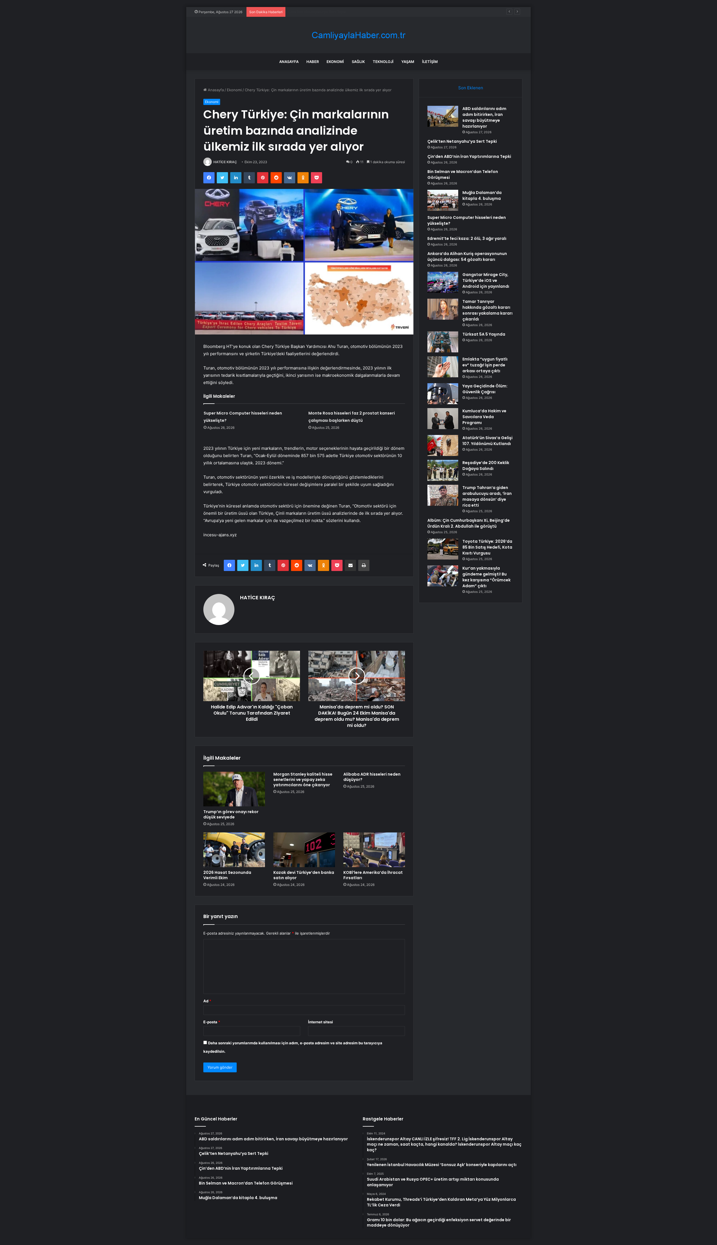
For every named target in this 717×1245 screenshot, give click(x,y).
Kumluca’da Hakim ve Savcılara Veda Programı (484, 416)
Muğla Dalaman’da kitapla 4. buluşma (482, 195)
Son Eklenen (470, 87)
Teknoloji (383, 61)
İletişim (430, 61)
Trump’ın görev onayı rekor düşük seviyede (231, 814)
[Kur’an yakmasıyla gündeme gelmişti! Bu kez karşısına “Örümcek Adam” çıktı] (442, 575)
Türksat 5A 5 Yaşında (483, 334)
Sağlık (358, 61)
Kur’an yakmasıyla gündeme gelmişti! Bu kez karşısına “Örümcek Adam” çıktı (486, 577)
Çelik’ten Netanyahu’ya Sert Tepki (462, 141)
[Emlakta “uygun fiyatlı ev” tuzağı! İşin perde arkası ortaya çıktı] (442, 366)
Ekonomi (335, 61)
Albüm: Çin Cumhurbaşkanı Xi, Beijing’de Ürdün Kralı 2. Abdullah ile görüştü (468, 523)
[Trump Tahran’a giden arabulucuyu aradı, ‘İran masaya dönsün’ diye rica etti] (442, 495)
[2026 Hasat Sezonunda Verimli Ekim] (234, 849)
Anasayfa (289, 61)
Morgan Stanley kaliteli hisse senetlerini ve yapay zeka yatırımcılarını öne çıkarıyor (302, 779)
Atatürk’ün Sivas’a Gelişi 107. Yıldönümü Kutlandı (487, 440)
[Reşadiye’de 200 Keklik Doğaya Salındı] (442, 470)
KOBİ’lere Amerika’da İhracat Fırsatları (373, 875)
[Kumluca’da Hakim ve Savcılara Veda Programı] (442, 418)
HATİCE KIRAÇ (225, 162)
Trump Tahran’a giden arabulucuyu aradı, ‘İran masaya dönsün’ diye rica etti (487, 496)
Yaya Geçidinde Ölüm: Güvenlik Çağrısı (485, 389)
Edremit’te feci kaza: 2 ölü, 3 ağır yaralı (466, 238)
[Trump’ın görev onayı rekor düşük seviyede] (234, 789)
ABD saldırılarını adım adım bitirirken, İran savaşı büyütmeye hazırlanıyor (484, 117)
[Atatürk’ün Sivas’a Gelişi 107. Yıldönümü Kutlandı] (442, 445)
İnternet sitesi (320, 1022)
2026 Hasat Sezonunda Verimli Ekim (227, 875)
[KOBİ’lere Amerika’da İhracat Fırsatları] (374, 849)
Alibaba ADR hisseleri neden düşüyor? (372, 776)
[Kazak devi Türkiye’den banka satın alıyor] (304, 849)
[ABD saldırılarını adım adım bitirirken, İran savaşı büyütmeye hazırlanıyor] (442, 116)
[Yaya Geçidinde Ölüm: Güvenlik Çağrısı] (442, 393)
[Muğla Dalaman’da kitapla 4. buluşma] (442, 200)
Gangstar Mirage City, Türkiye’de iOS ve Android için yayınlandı (485, 280)
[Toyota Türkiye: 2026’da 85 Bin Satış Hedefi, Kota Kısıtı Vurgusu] (442, 549)
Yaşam (407, 61)
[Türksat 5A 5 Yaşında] (442, 341)
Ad (207, 1001)
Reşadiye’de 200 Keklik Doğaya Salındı (485, 465)
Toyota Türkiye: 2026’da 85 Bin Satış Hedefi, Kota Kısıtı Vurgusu (487, 547)
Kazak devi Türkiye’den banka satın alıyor (303, 875)
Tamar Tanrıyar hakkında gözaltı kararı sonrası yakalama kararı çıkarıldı (487, 310)
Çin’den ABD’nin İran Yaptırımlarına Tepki (322, 12)
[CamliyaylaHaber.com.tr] (358, 35)
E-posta (211, 1022)
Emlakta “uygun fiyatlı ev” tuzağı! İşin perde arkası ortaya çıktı (485, 365)
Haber (312, 61)
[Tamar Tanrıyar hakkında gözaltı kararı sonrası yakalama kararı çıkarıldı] (442, 309)
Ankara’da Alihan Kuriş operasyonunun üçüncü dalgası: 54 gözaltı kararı (467, 256)
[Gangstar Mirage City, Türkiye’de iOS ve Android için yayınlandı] (442, 282)
